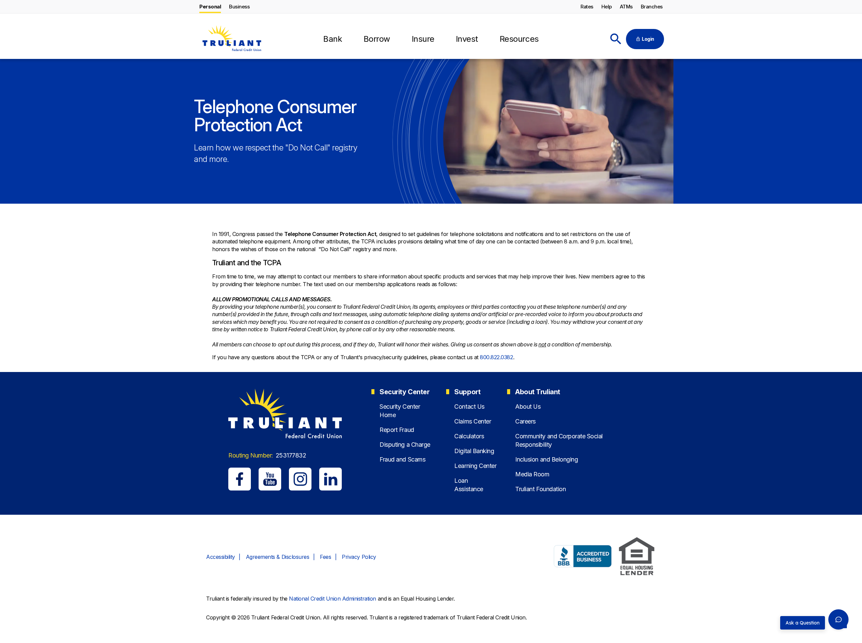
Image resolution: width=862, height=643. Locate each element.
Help (606, 6)
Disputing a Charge (404, 444)
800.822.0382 (496, 357)
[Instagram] (300, 479)
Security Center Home (399, 410)
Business (239, 6)
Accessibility (220, 556)
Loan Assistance (468, 485)
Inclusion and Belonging (546, 459)
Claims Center (472, 421)
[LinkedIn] (330, 479)
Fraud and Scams (402, 459)
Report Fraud (396, 429)
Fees (325, 556)
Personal (210, 6)
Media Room (532, 474)
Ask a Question (803, 623)
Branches (652, 6)
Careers (525, 421)
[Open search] (616, 39)
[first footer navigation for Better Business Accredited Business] (583, 557)
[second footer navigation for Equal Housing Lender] (637, 557)
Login (648, 39)
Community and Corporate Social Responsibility (559, 440)
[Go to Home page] (231, 39)
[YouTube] (270, 479)
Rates (587, 6)
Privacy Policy (359, 556)
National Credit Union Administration (332, 598)
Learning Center (475, 465)
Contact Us (469, 406)
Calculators (469, 436)
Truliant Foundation (540, 489)
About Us (527, 406)
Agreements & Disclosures (277, 556)
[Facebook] (239, 479)
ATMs (626, 6)
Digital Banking (474, 450)
